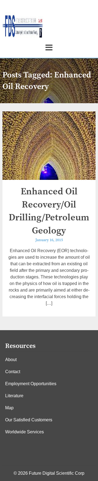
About (11, 359)
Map (9, 407)
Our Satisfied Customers (28, 419)
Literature (14, 395)
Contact (12, 371)
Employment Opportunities (30, 383)
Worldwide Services (24, 432)
